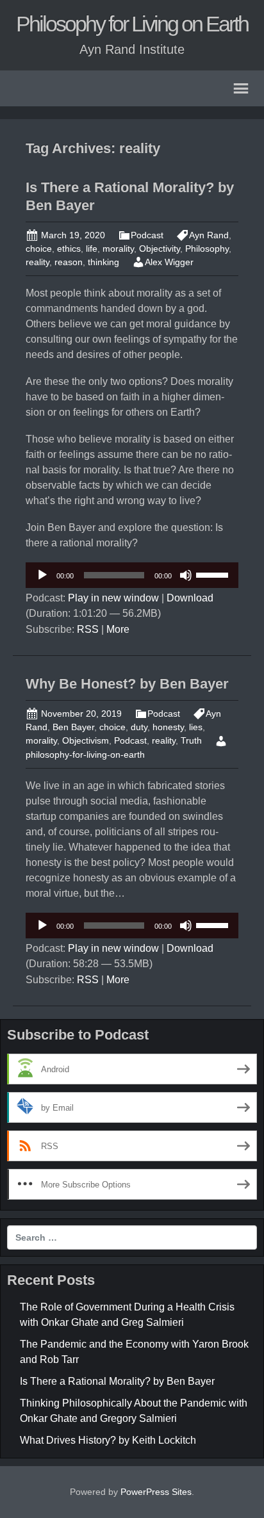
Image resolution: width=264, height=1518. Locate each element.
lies (195, 727)
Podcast (147, 235)
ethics (69, 248)
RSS (88, 629)
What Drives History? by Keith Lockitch (108, 1440)
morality (118, 248)
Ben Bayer (73, 727)
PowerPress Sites (156, 1492)
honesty (168, 727)
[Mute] (185, 575)
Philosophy (207, 248)
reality (37, 262)
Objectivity (159, 248)
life (91, 248)
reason (68, 262)
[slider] (214, 573)
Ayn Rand (209, 235)
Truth (191, 740)
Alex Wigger (169, 262)
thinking (103, 262)
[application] (132, 575)
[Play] (42, 575)
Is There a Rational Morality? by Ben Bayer (117, 1381)
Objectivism (85, 740)
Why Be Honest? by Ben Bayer (127, 684)
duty (139, 727)
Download (190, 597)
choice (39, 248)
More (117, 629)
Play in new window (113, 597)
